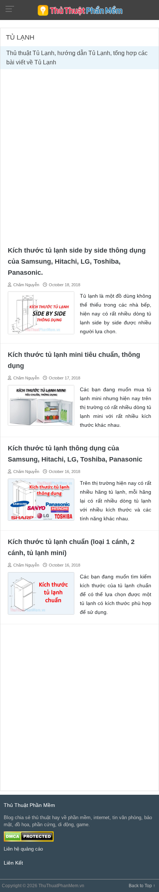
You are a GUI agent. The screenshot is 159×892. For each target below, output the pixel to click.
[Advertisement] (79, 156)
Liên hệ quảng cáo (23, 849)
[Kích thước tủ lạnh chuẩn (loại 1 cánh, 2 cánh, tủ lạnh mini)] (41, 592)
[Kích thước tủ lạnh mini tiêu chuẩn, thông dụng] (41, 405)
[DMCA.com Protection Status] (29, 836)
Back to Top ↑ (142, 885)
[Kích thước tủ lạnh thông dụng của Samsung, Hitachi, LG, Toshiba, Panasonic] (41, 499)
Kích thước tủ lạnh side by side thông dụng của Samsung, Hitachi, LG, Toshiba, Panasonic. (77, 261)
